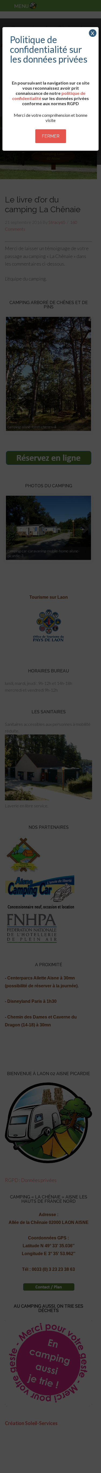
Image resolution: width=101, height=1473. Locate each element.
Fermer (51, 136)
